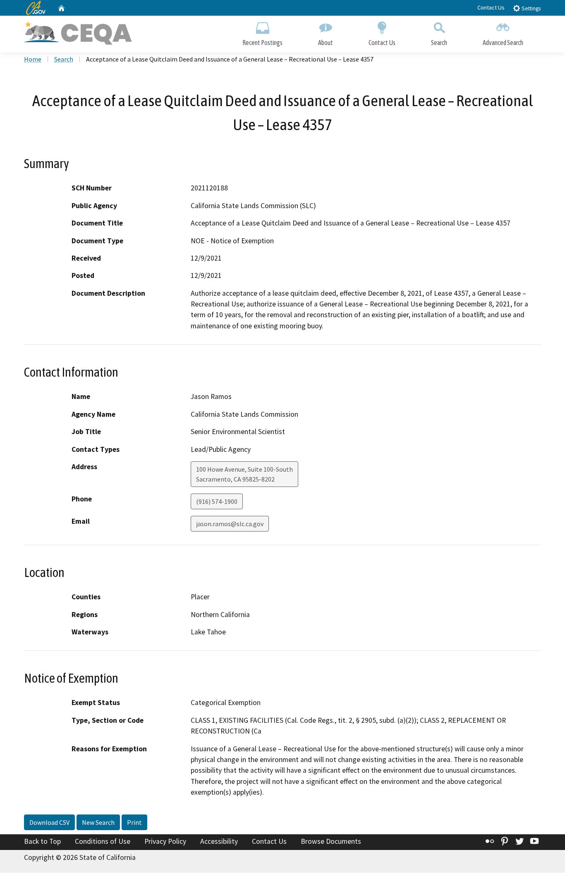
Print (134, 822)
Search (439, 42)
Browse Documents (331, 841)
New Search (98, 822)
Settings (530, 8)
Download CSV (49, 822)
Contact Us (491, 7)
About (325, 42)
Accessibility (219, 841)
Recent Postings (262, 42)
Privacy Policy (165, 841)
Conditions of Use (102, 841)
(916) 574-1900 (216, 501)
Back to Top (42, 841)
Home (32, 59)
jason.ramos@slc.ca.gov (229, 524)
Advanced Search (503, 42)
